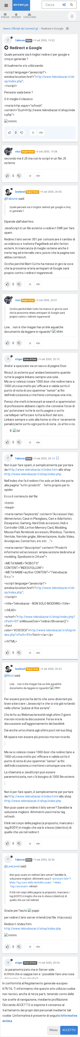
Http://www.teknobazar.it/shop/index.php (32, 474)
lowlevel (20, 191)
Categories (29, 17)
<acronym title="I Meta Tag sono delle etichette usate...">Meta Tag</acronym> (40, 882)
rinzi (17, 151)
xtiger (18, 359)
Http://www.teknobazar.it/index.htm (33, 469)
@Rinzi (9, 675)
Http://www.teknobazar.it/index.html (33, 796)
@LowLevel (12, 866)
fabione (20, 40)
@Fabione (11, 198)
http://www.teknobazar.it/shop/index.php (32, 928)
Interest (16, 17)
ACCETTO (69, 1030)
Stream (5, 17)
